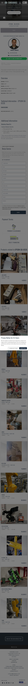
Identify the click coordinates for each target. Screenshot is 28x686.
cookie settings (13, 348)
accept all (23, 348)
